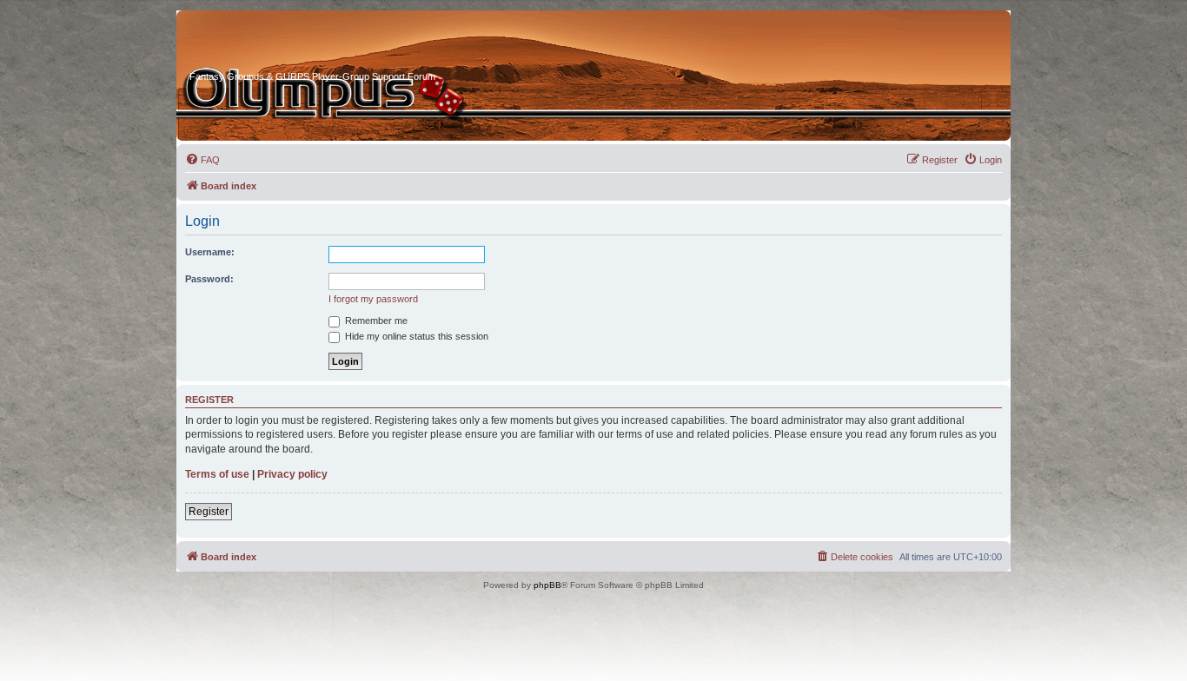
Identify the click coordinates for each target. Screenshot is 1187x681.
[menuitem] (202, 159)
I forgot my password (373, 299)
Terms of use (217, 474)
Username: (210, 252)
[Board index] (255, 42)
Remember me (375, 320)
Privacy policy (292, 474)
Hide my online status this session (415, 336)
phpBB (547, 585)
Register (209, 512)
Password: (209, 279)
